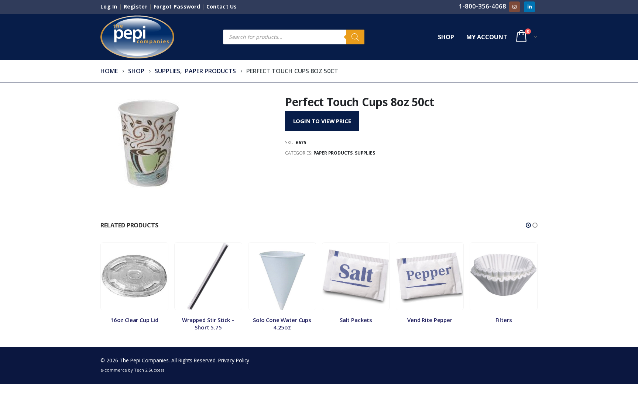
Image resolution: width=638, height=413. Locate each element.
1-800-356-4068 (482, 6)
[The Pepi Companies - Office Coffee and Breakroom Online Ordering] (137, 37)
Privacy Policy (233, 360)
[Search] (355, 37)
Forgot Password (177, 6)
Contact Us (221, 6)
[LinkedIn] (529, 6)
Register (135, 6)
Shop (446, 37)
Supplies (365, 153)
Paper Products (333, 153)
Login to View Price (322, 121)
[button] (528, 225)
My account (486, 37)
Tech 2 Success (149, 370)
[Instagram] (514, 6)
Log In (108, 6)
